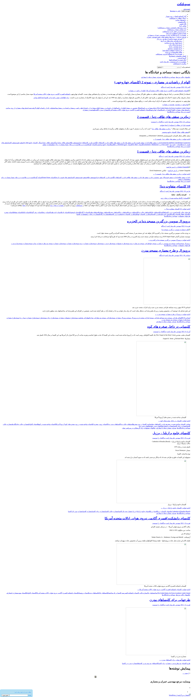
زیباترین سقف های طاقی (118, 143)
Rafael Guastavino (184, 143)
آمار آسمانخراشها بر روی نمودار (176, 16)
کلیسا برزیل (154, 511)
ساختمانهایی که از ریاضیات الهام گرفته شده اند (42, 108)
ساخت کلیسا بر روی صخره (142, 424)
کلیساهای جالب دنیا (144, 212)
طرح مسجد (96, 243)
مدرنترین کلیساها (143, 663)
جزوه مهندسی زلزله (175, 46)
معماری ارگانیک (104, 214)
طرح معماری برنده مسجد (83, 243)
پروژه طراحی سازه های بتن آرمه (171, 41)
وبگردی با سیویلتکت (179, 63)
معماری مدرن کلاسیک (101, 110)
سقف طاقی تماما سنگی (61, 143)
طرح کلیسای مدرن (184, 663)
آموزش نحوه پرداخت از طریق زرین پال (169, 39)
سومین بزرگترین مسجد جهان (158, 243)
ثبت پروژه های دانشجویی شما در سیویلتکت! (172, 28)
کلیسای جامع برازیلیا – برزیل (171, 433)
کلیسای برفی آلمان (37, 212)
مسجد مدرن (165, 320)
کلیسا (162, 212)
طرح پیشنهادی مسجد (118, 243)
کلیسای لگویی (176, 214)
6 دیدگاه (161, 255)
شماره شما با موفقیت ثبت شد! (176, 33)
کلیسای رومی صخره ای (100, 424)
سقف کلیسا (12, 143)
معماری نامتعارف (168, 426)
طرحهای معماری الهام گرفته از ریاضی (174, 110)
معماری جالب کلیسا (111, 511)
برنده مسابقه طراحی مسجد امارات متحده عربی (152, 318)
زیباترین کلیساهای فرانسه (85, 143)
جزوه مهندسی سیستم (175, 48)
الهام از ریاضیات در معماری (108, 108)
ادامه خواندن (171, 139)
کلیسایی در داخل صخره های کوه (168, 326)
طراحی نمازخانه (93, 318)
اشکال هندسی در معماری (134, 108)
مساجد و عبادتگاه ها (168, 77)
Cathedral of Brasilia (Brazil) (181, 511)
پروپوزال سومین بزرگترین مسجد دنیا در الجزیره (158, 221)
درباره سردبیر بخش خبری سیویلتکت (174, 31)
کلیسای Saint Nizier (49, 177)
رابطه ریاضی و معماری (77, 108)
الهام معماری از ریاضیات (91, 108)
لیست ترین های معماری (71, 144)
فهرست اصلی (185, 11)
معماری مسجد (23, 243)
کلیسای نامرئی (167, 214)
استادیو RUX (186, 318)
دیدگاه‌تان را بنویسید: (157, 122)
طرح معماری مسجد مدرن (53, 243)
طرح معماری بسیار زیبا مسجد (25, 318)
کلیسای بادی (66, 212)
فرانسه (170, 170)
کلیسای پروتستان (83, 593)
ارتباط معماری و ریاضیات (149, 108)
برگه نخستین (182, 22)
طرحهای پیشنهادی (184, 216)
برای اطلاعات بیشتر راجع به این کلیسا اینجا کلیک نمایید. (51, 97)
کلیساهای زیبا (124, 212)
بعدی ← (185, 673)
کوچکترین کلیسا (157, 214)
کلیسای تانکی (27, 212)
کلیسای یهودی (22, 593)
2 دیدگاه (162, 191)
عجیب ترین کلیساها (170, 212)
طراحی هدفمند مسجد (81, 318)
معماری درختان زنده (57, 205)
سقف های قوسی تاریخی (63, 177)
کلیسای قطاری (184, 214)
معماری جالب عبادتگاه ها (20, 424)
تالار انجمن (182, 24)
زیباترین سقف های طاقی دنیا (161, 129)
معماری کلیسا (81, 214)
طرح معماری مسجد (68, 243)
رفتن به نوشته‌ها (175, 11)
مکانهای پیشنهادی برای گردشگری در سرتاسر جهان (138, 428)
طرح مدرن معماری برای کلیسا (168, 663)
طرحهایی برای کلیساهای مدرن (170, 600)
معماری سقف (47, 144)
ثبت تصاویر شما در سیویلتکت (176, 29)
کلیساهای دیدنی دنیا (114, 424)
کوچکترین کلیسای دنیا (130, 214)
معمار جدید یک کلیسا (125, 511)
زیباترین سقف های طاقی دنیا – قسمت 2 (163, 117)
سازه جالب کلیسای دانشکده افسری (135, 593)
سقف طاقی (73, 143)
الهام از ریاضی (121, 108)
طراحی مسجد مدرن (143, 243)
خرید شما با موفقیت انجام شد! (172, 50)
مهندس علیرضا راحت (174, 87)
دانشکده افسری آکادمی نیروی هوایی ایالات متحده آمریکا (52, 94)
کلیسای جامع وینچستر (104, 144)
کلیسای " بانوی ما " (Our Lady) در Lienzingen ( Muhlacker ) (162, 144)
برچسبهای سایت (180, 20)
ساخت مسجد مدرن (174, 243)
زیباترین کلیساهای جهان (158, 424)
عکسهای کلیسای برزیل (165, 511)
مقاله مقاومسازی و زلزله (173, 52)
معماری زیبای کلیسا (180, 426)
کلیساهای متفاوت (104, 212)
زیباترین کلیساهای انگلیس (102, 143)
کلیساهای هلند (94, 212)
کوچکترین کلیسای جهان (144, 214)
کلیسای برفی (47, 212)
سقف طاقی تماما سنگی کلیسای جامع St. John (38, 143)
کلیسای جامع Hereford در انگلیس (122, 144)
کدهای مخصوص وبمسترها (177, 56)
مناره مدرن (15, 243)
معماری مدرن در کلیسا (129, 663)
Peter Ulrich (175, 143)
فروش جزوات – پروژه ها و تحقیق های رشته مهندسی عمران (166, 37)
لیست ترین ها (185, 112)
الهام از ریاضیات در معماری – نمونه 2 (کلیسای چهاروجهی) (152, 82)
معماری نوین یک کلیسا (75, 511)
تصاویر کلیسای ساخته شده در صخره (178, 424)
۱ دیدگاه (161, 156)
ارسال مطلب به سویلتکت (177, 18)
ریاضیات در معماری (63, 108)
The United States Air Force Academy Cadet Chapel (173, 108)
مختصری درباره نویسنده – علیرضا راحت (173, 62)
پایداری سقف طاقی (155, 143)
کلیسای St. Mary (138, 144)
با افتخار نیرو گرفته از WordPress (179, 695)
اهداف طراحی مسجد (175, 318)
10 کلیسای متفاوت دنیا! (175, 186)
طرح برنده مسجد (131, 243)
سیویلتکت (183, 4)
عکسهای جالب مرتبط (183, 77)
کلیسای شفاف (18, 212)
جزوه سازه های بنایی (175, 45)
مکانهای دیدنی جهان (157, 426)
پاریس (175, 170)
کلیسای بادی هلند (56, 212)
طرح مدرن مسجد (105, 243)
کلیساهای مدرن (153, 663)
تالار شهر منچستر (159, 177)
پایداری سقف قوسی (143, 143)
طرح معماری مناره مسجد (36, 243)
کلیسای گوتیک (92, 144)
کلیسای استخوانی (75, 212)
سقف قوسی (19, 143)
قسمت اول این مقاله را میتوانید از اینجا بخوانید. (175, 125)
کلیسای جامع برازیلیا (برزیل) (141, 511)
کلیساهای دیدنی (133, 212)
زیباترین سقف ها (131, 143)
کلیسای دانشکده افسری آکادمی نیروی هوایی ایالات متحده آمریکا (129, 110)
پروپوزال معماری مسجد (119, 318)
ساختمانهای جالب (152, 593)
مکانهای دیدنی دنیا (145, 426)
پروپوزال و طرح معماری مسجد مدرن (165, 250)
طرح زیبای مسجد (48, 318)
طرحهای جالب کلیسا (183, 212)
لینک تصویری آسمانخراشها (177, 60)
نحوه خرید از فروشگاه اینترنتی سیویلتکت (169, 54)
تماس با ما (182, 26)
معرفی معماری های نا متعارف (151, 77)
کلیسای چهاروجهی (156, 110)
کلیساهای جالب (155, 212)
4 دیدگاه (163, 87)
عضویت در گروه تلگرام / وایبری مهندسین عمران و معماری (167, 35)
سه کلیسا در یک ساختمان (116, 593)
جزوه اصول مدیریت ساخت (173, 43)
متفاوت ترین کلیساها (116, 214)
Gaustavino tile (166, 143)
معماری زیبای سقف (58, 144)
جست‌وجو (187, 9)
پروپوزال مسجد (185, 243)
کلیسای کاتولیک (33, 424)
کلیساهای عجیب (115, 212)
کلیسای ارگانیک (85, 212)
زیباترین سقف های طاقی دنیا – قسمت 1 (163, 151)
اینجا (24, 205)
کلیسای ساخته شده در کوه (47, 424)
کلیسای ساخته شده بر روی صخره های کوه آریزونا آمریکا (74, 424)
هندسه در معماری (88, 110)
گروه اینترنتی (182, 58)
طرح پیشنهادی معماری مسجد (64, 318)
